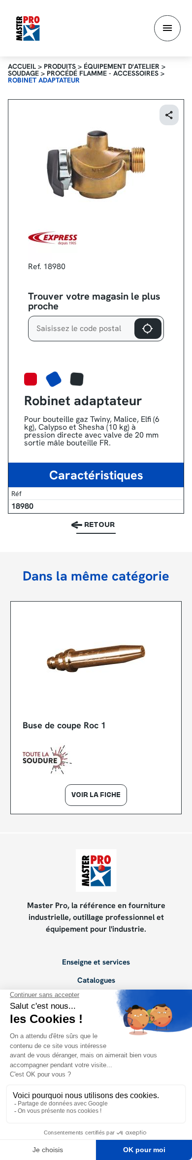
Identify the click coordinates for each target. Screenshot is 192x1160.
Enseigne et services (96, 963)
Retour (99, 525)
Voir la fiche (96, 796)
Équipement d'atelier (122, 66)
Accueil (22, 66)
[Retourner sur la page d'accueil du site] (27, 28)
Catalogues (96, 981)
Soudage (23, 73)
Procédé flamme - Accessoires (103, 73)
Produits (60, 66)
